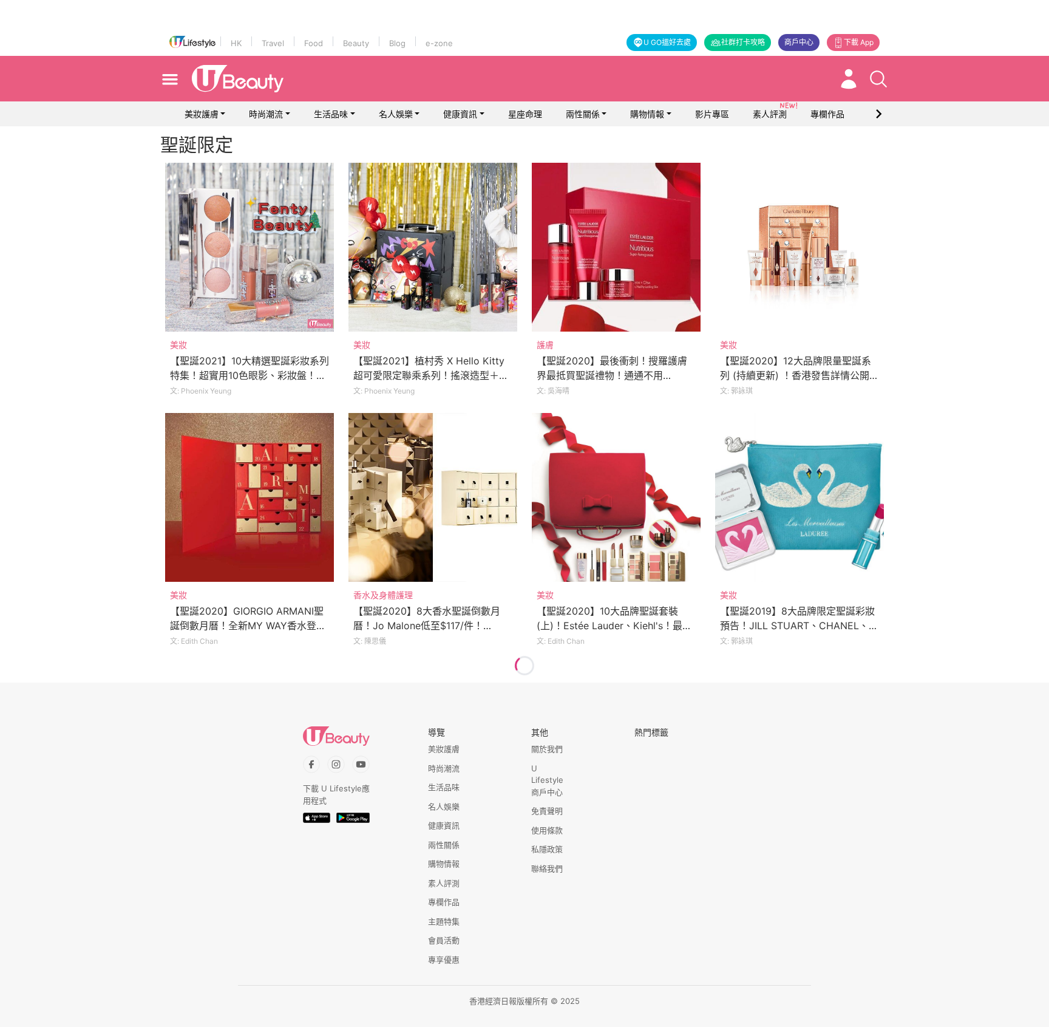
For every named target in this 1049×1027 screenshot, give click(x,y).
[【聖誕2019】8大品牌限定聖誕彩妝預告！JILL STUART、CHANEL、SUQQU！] (799, 497)
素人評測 (444, 883)
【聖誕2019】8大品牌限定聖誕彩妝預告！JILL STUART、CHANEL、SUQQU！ (797, 625)
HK (236, 43)
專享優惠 (444, 959)
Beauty (356, 43)
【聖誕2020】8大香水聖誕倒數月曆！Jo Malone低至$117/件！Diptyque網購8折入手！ (426, 625)
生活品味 (331, 114)
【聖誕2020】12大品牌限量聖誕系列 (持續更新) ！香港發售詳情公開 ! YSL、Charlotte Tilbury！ (797, 375)
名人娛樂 (396, 114)
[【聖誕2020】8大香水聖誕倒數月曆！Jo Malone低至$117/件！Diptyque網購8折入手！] (432, 497)
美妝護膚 (202, 114)
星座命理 (525, 114)
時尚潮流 (266, 114)
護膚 (545, 344)
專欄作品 (444, 902)
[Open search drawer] (878, 79)
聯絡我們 (547, 868)
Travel (273, 43)
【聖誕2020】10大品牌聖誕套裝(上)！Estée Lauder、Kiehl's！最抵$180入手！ (614, 625)
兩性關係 (583, 114)
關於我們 (547, 749)
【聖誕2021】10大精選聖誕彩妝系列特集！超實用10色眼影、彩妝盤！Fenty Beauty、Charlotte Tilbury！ (249, 375)
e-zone (439, 43)
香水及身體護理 (383, 595)
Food (313, 43)
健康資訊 (460, 114)
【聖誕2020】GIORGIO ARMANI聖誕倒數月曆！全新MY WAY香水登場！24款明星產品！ (247, 625)
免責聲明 (547, 811)
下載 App (859, 42)
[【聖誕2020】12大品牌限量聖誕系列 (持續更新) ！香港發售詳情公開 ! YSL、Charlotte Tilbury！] (799, 247)
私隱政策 (547, 849)
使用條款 (547, 830)
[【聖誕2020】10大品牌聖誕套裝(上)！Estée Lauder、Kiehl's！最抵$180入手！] (616, 497)
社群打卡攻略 (743, 42)
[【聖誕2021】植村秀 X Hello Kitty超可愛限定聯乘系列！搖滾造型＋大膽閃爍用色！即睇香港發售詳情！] (432, 247)
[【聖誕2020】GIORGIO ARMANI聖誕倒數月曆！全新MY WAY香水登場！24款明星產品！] (249, 497)
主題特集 (444, 921)
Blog (397, 43)
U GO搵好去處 (667, 42)
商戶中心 (798, 42)
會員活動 (444, 940)
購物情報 (647, 114)
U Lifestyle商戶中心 (547, 780)
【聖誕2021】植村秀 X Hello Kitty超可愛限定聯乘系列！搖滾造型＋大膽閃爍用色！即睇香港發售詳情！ (431, 375)
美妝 (178, 344)
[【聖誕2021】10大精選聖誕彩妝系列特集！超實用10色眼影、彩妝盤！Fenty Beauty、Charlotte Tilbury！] (249, 247)
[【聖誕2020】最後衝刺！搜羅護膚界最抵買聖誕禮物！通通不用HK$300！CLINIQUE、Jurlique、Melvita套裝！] (616, 247)
